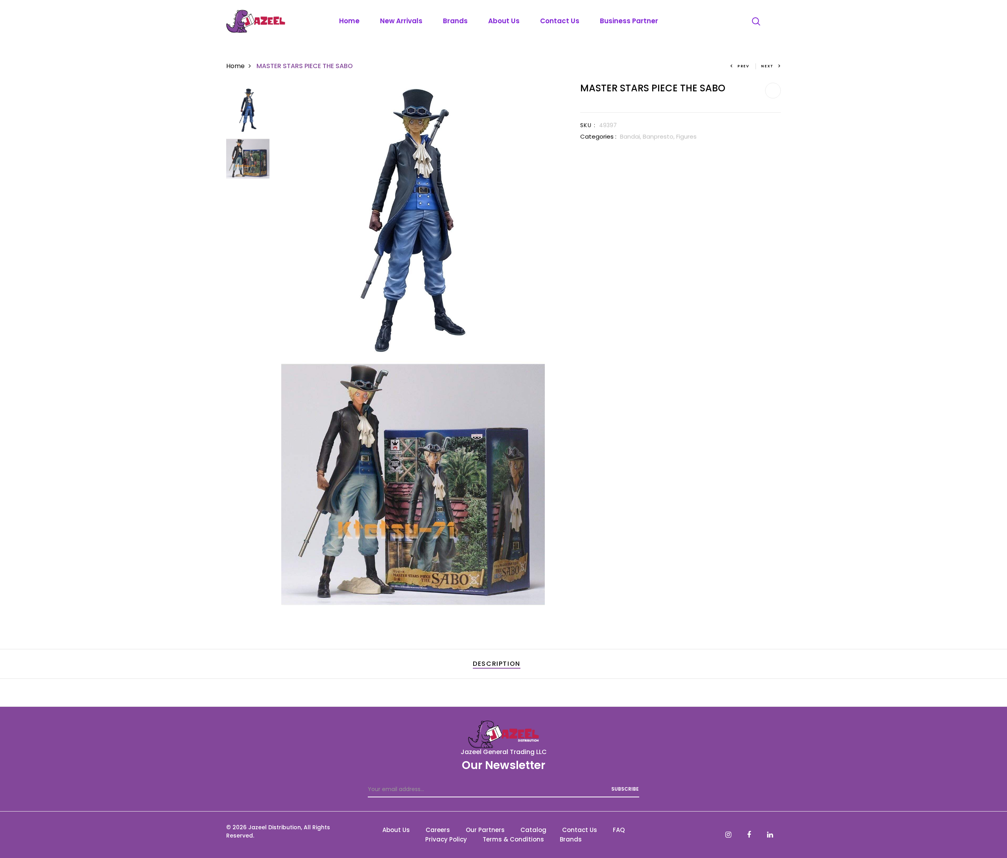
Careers (438, 830)
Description (496, 663)
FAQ (619, 830)
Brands (455, 21)
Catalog (533, 830)
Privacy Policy (446, 839)
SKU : (588, 125)
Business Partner (629, 21)
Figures (686, 136)
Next (767, 66)
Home (349, 21)
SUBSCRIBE (625, 789)
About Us (504, 21)
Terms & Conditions (513, 839)
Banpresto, (659, 136)
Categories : (598, 136)
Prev (743, 66)
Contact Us (559, 21)
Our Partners (485, 830)
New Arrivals (401, 21)
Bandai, (631, 136)
